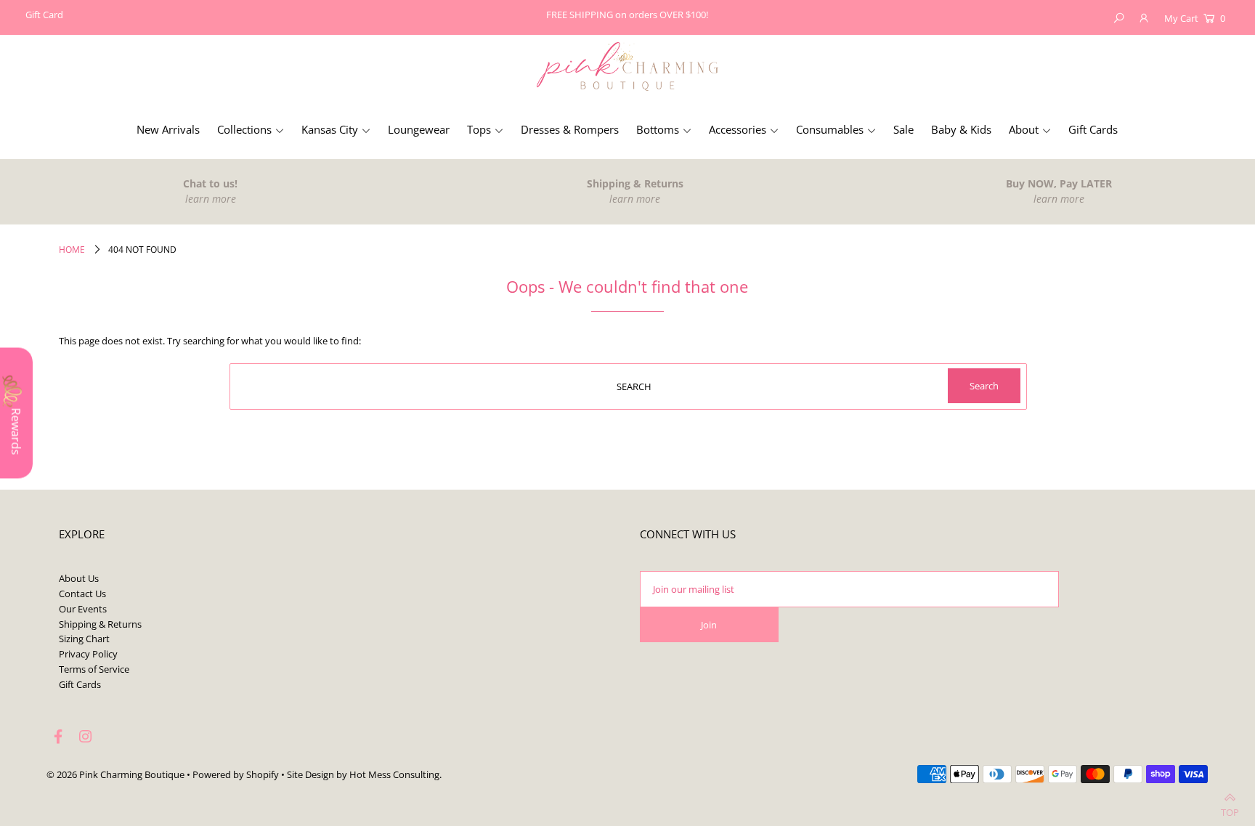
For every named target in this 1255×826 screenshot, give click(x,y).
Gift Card (44, 14)
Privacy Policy (88, 653)
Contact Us (82, 593)
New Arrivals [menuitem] (168, 129)
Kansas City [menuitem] (329, 129)
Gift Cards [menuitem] (1093, 129)
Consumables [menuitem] (830, 129)
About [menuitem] (1024, 129)
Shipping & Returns (100, 624)
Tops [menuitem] (479, 129)
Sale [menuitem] (903, 129)
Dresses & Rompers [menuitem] (570, 129)
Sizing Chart (84, 638)
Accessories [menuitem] (737, 129)
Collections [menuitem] (244, 129)
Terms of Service (94, 669)
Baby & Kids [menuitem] (961, 129)
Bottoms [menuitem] (657, 129)
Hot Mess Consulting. (395, 774)
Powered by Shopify (235, 774)
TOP (1230, 808)
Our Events (83, 608)
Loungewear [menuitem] (419, 129)
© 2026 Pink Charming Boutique (115, 774)
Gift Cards (80, 684)
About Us (79, 578)
